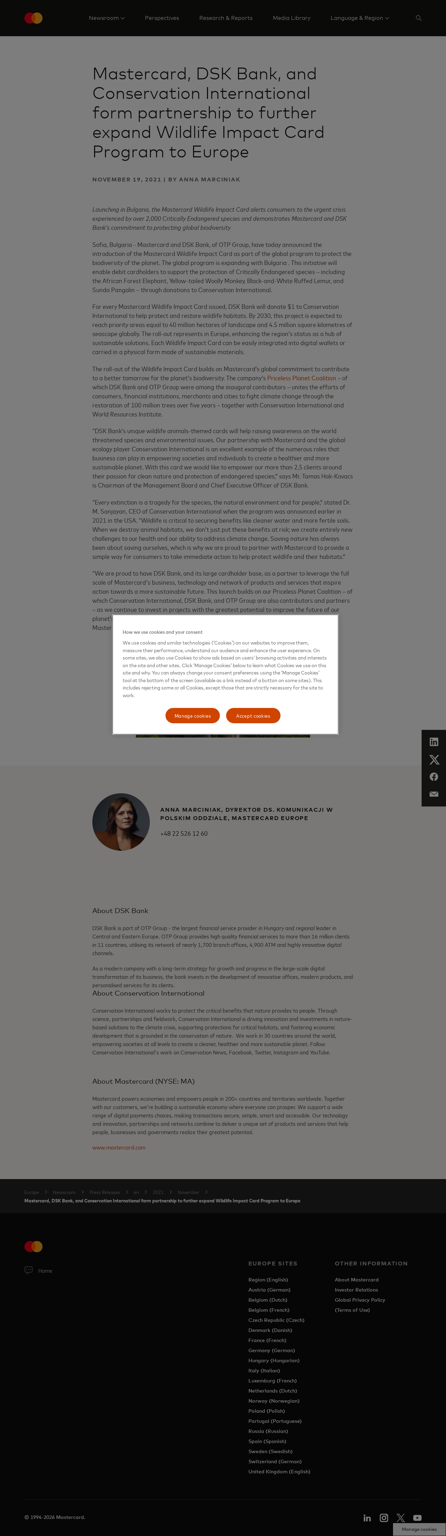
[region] (225, 674)
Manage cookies (193, 715)
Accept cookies (253, 715)
